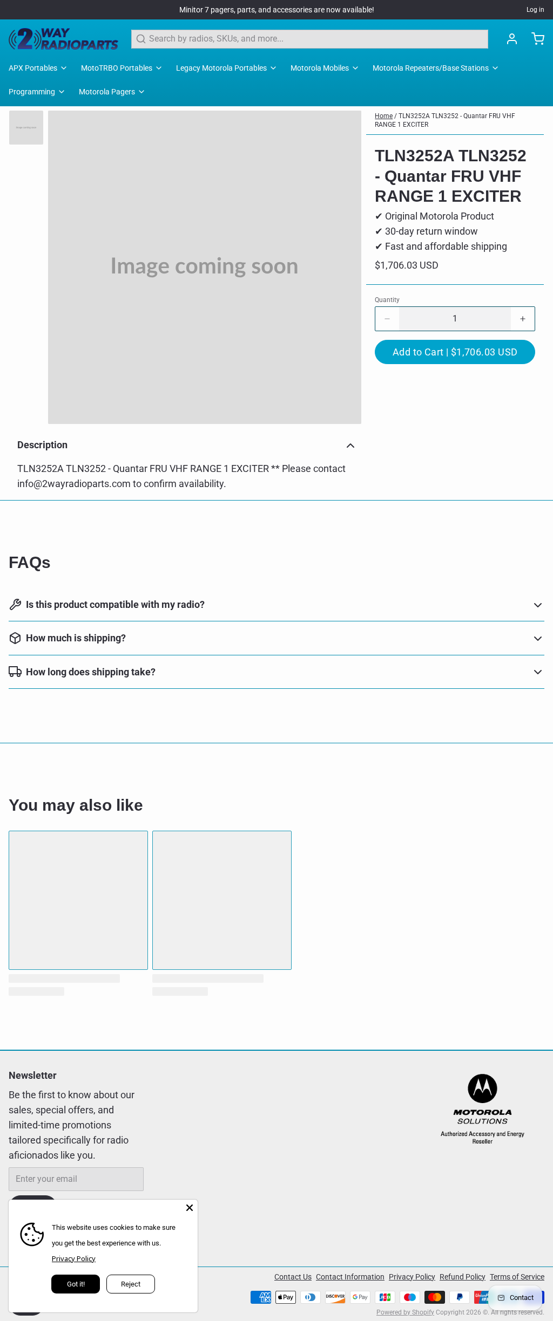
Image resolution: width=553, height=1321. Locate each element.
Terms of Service (517, 1276)
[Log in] (507, 38)
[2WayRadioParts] (63, 39)
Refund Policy (462, 1276)
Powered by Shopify (405, 1312)
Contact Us (293, 1276)
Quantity (387, 300)
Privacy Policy (412, 1276)
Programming (32, 91)
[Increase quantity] (523, 319)
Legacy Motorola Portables (221, 68)
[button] (455, 352)
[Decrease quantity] (387, 319)
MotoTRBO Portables (116, 68)
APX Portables (33, 68)
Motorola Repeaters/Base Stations (431, 68)
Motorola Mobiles (320, 68)
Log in (535, 9)
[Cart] (533, 38)
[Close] (189, 1207)
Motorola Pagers (107, 91)
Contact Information (350, 1276)
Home (384, 116)
